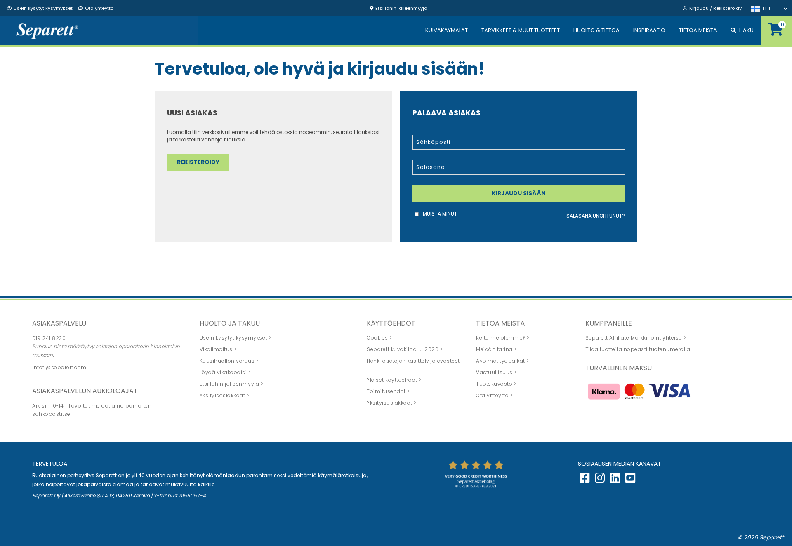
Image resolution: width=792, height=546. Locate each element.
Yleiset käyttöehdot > (394, 379)
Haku (746, 30)
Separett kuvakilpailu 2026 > (405, 349)
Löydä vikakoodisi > (225, 372)
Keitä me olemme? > (502, 337)
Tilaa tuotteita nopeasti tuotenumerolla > (640, 349)
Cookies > (379, 337)
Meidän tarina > (496, 349)
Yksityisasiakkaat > (225, 395)
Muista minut (440, 213)
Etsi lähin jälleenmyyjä (401, 8)
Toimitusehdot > (388, 391)
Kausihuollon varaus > (229, 360)
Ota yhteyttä (99, 8)
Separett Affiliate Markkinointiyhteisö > (635, 337)
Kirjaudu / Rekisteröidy (715, 8)
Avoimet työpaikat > (502, 360)
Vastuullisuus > (496, 372)
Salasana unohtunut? (595, 215)
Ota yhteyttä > (494, 395)
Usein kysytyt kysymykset (43, 8)
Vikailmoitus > (218, 349)
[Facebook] (585, 480)
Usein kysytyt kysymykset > (235, 337)
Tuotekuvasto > (496, 383)
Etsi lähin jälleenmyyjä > (232, 383)
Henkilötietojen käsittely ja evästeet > (413, 364)
